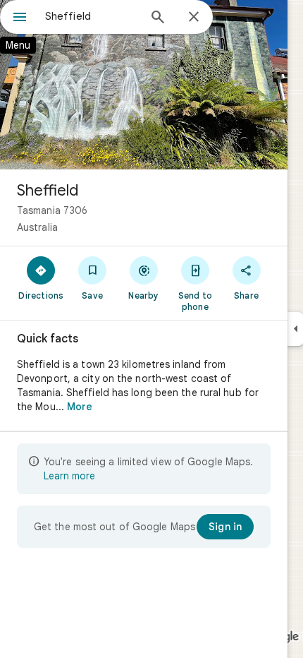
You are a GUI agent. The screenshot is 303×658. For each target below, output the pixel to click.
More (79, 406)
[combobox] (91, 16)
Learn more (69, 475)
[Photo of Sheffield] (143, 84)
